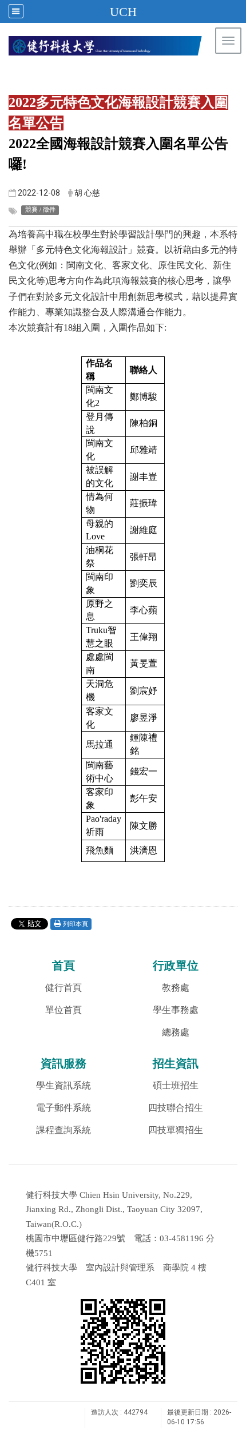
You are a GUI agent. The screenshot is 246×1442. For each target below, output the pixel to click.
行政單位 (176, 965)
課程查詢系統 (63, 1130)
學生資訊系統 (63, 1085)
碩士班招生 (176, 1085)
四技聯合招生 (175, 1108)
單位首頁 (63, 1010)
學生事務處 (176, 1010)
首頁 (63, 965)
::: (231, 71)
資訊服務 (63, 1063)
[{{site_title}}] (123, 45)
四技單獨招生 (175, 1130)
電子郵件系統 (63, 1108)
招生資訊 (176, 1063)
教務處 (175, 987)
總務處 (175, 1032)
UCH (123, 12)
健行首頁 (63, 987)
